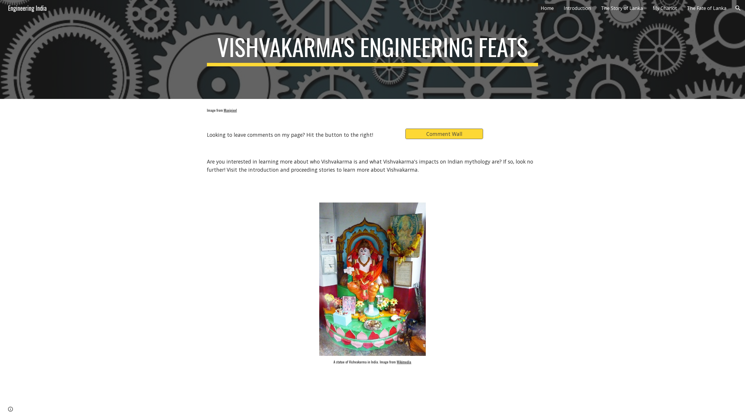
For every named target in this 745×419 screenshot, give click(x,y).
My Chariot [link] (665, 8)
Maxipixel (230, 110)
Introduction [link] (577, 8)
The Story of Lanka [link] (622, 8)
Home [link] (547, 8)
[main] (372, 49)
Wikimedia (404, 361)
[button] (738, 8)
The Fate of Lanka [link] (706, 8)
